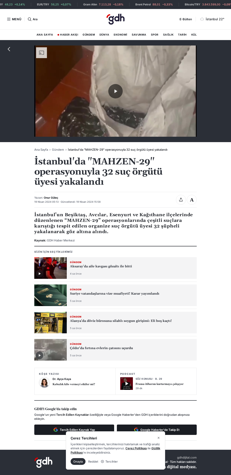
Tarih (182, 34)
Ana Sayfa (45, 34)
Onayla (78, 461)
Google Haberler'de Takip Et (160, 430)
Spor (155, 34)
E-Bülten (186, 19)
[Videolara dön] (9, 49)
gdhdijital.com (187, 457)
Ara (35, 19)
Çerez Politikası (136, 448)
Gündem (89, 34)
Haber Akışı (67, 35)
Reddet (93, 461)
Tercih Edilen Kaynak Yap (77, 430)
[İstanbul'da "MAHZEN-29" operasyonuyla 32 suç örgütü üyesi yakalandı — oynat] (115, 91)
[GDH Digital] (115, 19)
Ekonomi (120, 34)
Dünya (104, 34)
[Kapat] (158, 437)
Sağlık (168, 34)
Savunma (139, 34)
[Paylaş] (181, 200)
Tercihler (111, 461)
